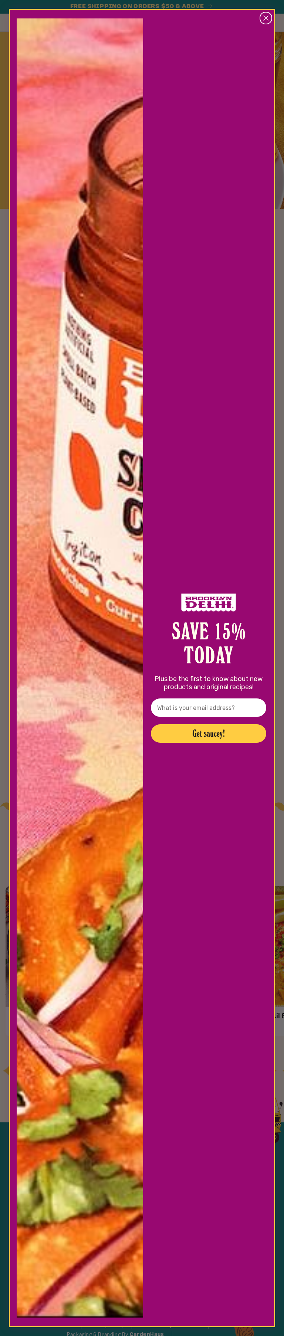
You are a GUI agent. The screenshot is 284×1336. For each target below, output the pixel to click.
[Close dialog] (265, 18)
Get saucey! (208, 733)
